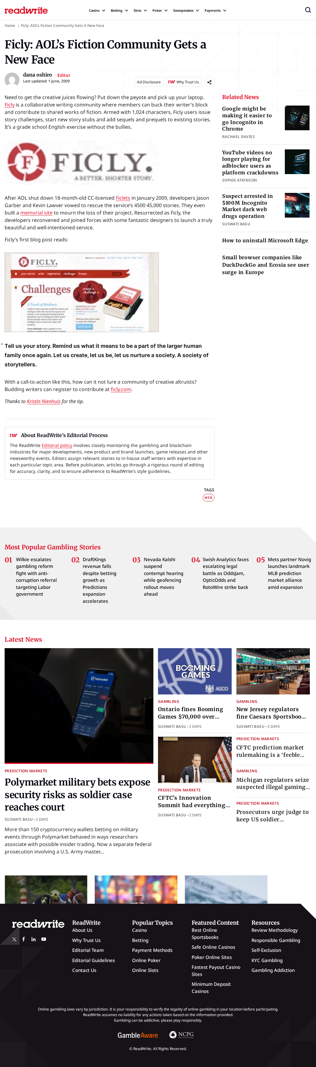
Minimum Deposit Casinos (211, 987)
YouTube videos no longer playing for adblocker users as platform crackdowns (250, 162)
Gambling (168, 701)
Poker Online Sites (212, 957)
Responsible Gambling (276, 940)
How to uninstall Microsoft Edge (265, 240)
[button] (308, 9)
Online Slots (145, 970)
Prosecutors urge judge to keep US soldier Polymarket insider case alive (272, 823)
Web (208, 497)
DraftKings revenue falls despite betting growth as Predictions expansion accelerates (99, 580)
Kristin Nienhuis (43, 401)
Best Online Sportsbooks (205, 933)
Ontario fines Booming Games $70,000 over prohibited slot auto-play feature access (194, 720)
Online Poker (146, 960)
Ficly (10, 104)
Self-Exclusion (266, 950)
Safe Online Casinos (213, 947)
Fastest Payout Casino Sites (216, 970)
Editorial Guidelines (93, 960)
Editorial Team (88, 950)
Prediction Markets (26, 771)
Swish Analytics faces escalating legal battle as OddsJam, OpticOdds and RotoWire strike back (226, 573)
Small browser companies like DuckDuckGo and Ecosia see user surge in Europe (265, 264)
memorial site (36, 212)
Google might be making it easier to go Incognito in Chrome (247, 119)
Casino (94, 10)
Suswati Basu (19, 819)
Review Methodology (275, 930)
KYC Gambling (267, 960)
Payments (213, 10)
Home (10, 25)
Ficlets (123, 197)
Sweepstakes (183, 10)
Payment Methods (152, 950)
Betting (117, 10)
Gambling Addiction (273, 970)
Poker (157, 10)
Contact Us (84, 970)
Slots (137, 10)
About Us (82, 930)
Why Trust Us (86, 940)
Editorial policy (57, 445)
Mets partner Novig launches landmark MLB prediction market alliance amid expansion (289, 573)
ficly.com (121, 389)
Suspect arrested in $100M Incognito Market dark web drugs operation (247, 206)
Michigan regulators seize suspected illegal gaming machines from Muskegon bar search (273, 791)
